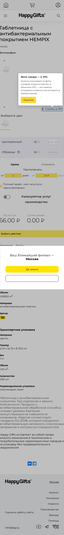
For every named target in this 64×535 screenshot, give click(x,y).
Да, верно (32, 269)
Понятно (28, 100)
